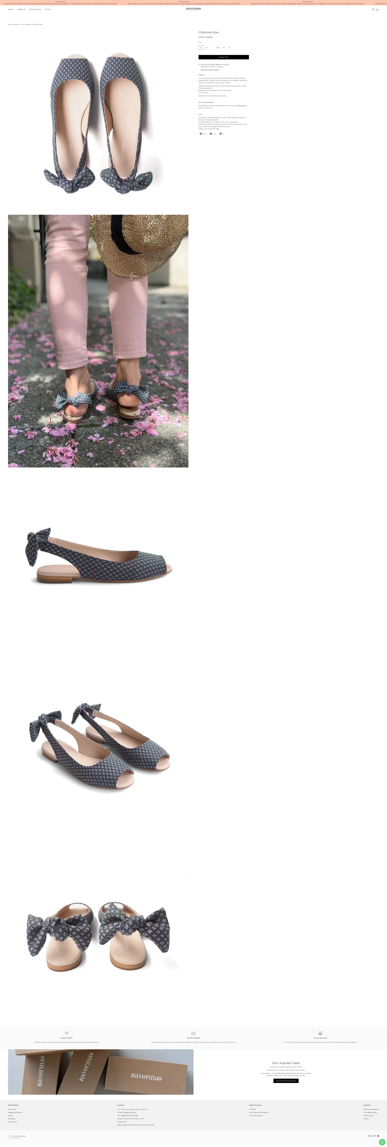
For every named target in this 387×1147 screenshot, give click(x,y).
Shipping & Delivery (15, 1112)
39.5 (217, 48)
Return (10, 1116)
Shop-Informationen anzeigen (210, 70)
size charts (242, 106)
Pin (223, 133)
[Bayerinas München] (193, 9)
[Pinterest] (375, 1136)
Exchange (11, 1119)
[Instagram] (369, 1136)
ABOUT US (21, 9)
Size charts (12, 1109)
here (217, 129)
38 (206, 48)
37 (201, 48)
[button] (373, 9)
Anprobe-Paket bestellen (286, 1081)
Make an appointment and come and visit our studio (135, 1125)
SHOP (10, 9)
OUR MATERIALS (35, 9)
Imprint (366, 1119)
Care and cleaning (255, 1116)
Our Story (252, 1109)
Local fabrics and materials (259, 1112)
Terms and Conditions (371, 1109)
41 (229, 48)
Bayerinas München (20, 1136)
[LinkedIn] (378, 1136)
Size (200, 42)
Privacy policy (368, 1116)
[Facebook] (372, 1136)
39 (212, 48)
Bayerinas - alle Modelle (22, 24)
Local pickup (12, 1122)
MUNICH (48, 9)
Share (214, 133)
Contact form (121, 1122)
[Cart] (377, 9)
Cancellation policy (370, 1112)
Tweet (204, 133)
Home (10, 24)
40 (224, 48)
